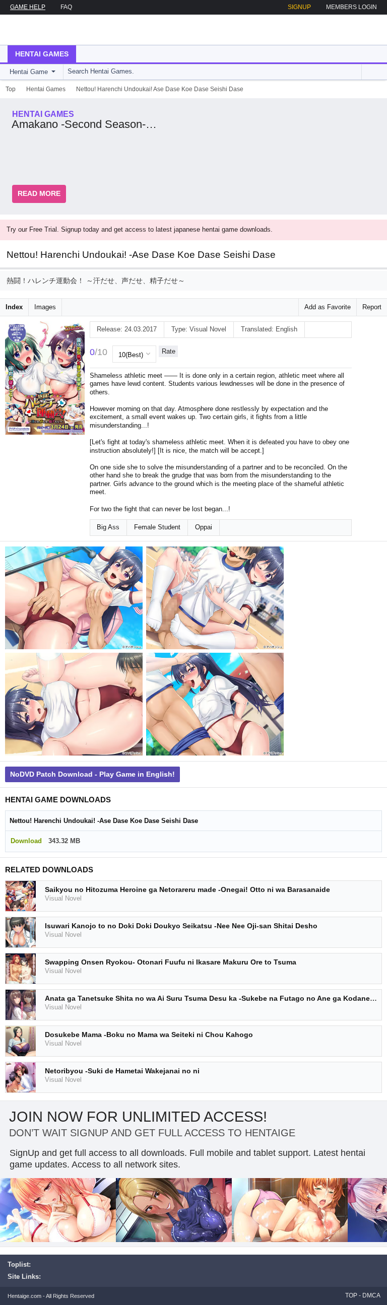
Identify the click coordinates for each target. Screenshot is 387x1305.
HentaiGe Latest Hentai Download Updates (58, 30)
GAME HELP (27, 7)
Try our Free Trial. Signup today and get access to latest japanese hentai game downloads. (140, 229)
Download (26, 841)
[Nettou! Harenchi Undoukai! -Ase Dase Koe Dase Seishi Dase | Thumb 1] (75, 599)
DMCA (371, 1295)
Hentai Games (42, 54)
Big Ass (108, 527)
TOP (351, 1295)
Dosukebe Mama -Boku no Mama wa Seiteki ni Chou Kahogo (149, 1035)
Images (45, 307)
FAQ (66, 7)
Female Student (157, 527)
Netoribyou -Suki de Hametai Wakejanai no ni (122, 1071)
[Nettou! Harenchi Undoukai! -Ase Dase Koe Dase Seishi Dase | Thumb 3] (75, 706)
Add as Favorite (327, 307)
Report (371, 307)
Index (14, 307)
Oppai (203, 527)
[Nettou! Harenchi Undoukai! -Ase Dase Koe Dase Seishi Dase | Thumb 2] (216, 599)
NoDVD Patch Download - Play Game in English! (92, 774)
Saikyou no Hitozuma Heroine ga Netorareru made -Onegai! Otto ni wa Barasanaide (187, 889)
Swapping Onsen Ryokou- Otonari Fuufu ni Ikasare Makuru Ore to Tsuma (170, 962)
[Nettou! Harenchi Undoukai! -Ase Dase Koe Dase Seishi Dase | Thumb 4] (216, 706)
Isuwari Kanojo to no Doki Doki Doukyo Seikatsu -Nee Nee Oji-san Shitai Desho (181, 926)
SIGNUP (299, 7)
